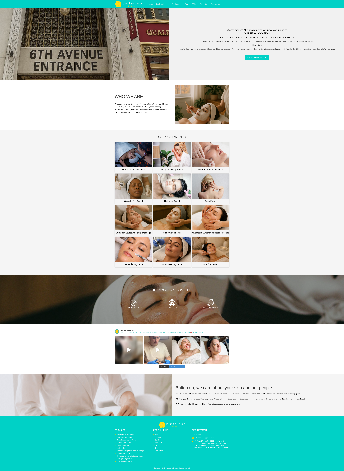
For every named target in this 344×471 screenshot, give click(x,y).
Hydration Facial (172, 201)
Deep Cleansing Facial (172, 169)
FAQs (194, 4)
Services (175, 4)
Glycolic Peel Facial (133, 201)
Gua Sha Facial (210, 264)
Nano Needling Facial (172, 264)
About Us (203, 4)
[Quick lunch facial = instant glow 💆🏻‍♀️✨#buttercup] (215, 350)
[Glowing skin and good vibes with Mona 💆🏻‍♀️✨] (158, 350)
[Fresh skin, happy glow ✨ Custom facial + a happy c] (186, 350)
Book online (160, 4)
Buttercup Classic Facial (133, 169)
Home (150, 4)
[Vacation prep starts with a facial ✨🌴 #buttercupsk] (129, 350)
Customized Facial (172, 233)
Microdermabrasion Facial (210, 169)
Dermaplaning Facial (133, 264)
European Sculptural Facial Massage (133, 233)
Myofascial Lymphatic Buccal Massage (210, 233)
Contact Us (215, 4)
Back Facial (210, 201)
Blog (186, 4)
